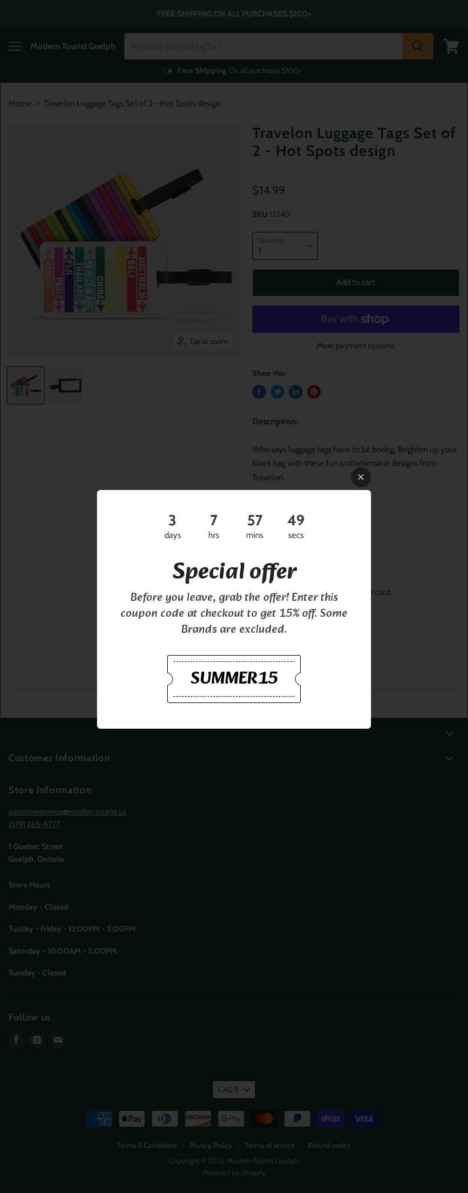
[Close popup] (361, 477)
